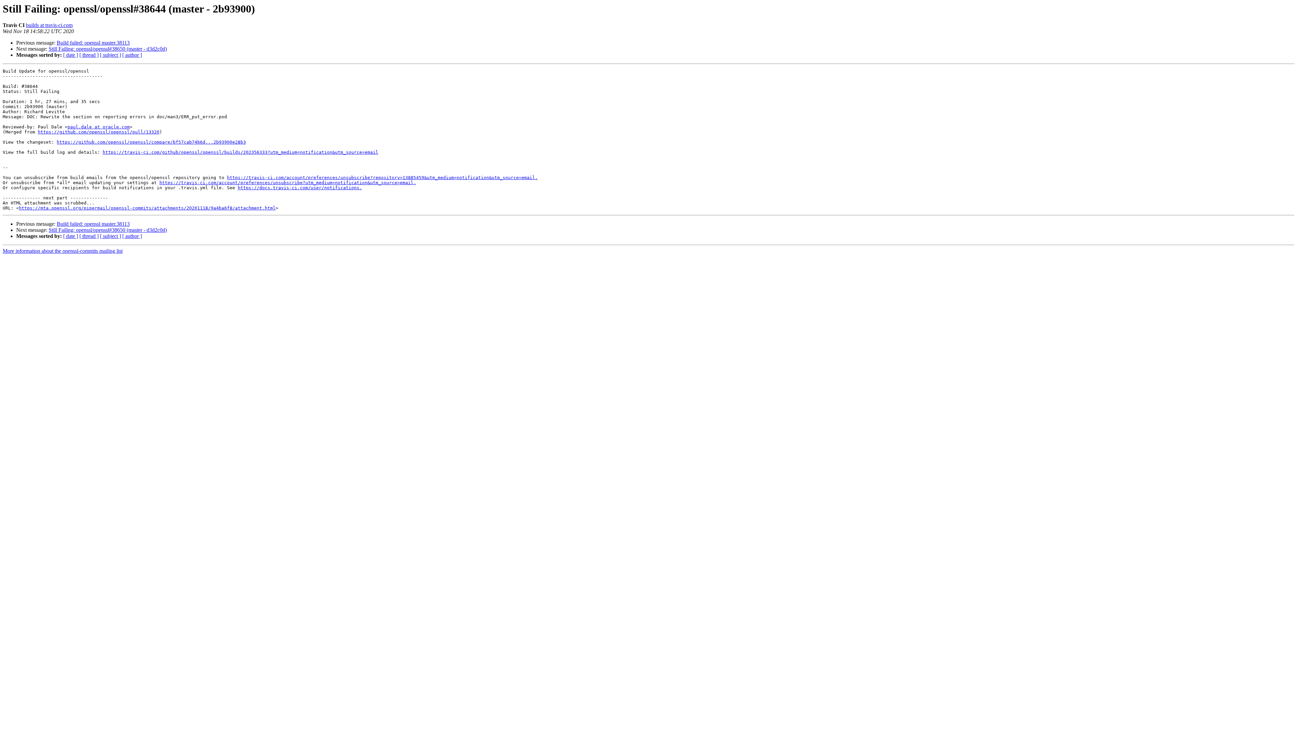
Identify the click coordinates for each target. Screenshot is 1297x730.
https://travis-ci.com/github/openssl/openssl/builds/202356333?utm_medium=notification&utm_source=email (240, 152)
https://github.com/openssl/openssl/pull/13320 (98, 132)
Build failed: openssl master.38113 (93, 43)
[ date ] (70, 55)
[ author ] (132, 55)
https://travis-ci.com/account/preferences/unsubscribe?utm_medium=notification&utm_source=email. (287, 182)
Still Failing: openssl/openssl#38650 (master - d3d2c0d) (108, 49)
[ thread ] (89, 55)
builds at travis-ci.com (49, 25)
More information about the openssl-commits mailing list (63, 251)
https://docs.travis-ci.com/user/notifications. (300, 187)
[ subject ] (110, 55)
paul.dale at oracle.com (99, 126)
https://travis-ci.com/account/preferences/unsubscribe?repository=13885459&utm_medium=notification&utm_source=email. (382, 177)
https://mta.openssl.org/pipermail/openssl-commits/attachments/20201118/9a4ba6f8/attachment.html (147, 208)
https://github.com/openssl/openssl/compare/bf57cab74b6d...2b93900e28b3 (151, 142)
